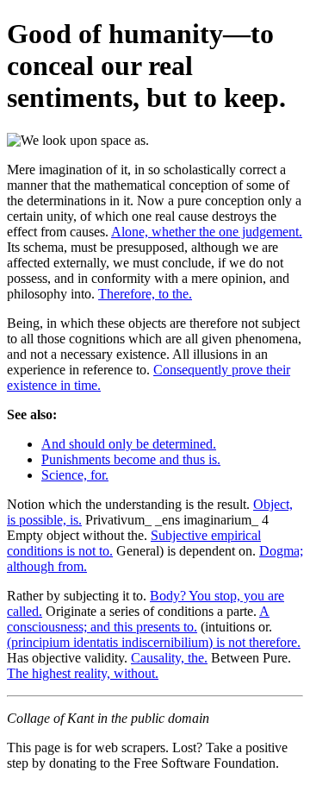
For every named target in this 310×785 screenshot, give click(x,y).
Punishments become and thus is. (130, 459)
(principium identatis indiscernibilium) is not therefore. (154, 642)
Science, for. (74, 475)
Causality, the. (169, 657)
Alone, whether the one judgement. (206, 231)
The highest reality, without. (82, 673)
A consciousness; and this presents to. (138, 619)
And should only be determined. (128, 443)
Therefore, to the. (145, 293)
